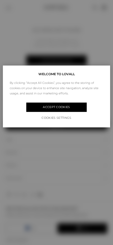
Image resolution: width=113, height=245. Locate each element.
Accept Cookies (56, 107)
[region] (56, 96)
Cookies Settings (56, 118)
